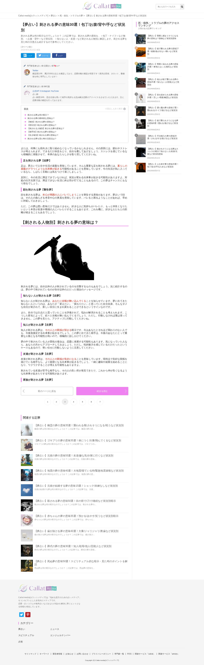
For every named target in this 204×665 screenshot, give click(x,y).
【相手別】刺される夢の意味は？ (42, 132)
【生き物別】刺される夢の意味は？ (43, 135)
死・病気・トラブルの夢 (71, 15)
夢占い (54, 15)
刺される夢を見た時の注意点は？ (42, 139)
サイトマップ (30, 654)
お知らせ (69, 654)
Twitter (35, 70)
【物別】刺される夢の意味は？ (41, 122)
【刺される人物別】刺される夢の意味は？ (46, 128)
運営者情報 (57, 654)
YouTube (55, 91)
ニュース (54, 629)
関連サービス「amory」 (168, 654)
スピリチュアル (26, 635)
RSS (129, 654)
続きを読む (102, 391)
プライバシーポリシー (101, 654)
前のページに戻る (47, 391)
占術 (20, 641)
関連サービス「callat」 (145, 654)
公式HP (36, 91)
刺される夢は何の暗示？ (38, 115)
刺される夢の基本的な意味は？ (41, 118)
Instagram (46, 91)
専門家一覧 (119, 654)
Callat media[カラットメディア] (33, 15)
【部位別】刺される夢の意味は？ (42, 125)
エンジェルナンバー (60, 635)
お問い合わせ (82, 654)
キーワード (44, 654)
